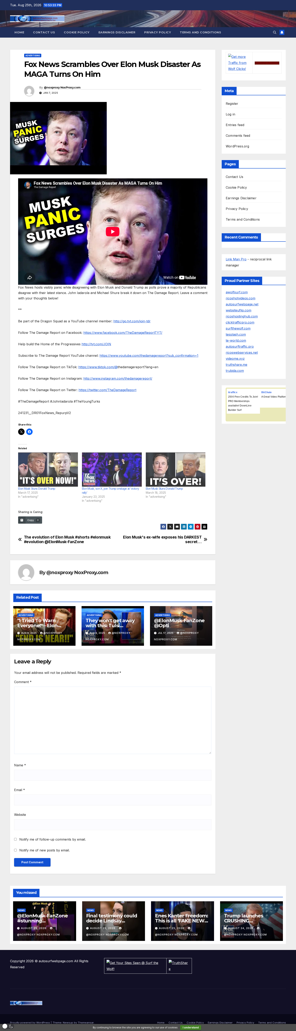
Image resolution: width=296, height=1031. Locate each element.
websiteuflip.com (238, 310)
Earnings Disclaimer (117, 32)
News (21, 910)
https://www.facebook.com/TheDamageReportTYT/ (122, 333)
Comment (23, 682)
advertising (32, 55)
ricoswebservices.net (242, 353)
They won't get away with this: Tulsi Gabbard (110, 625)
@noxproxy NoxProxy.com (62, 87)
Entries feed (235, 125)
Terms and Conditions (200, 32)
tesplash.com (236, 334)
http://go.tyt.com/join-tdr (132, 321)
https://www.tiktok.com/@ (98, 367)
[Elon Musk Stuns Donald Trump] (48, 469)
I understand (191, 1027)
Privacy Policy (157, 32)
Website (20, 815)
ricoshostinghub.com (242, 316)
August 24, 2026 (241, 928)
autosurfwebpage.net (242, 304)
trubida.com (235, 371)
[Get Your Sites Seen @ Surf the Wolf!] (135, 965)
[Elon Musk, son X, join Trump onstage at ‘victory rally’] (112, 469)
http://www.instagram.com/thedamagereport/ (117, 378)
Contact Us (44, 32)
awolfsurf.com (237, 292)
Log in (230, 114)
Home (19, 32)
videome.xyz (235, 359)
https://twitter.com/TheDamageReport (107, 390)
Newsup (68, 1022)
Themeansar (86, 1022)
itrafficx (232, 392)
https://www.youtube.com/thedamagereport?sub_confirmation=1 (148, 356)
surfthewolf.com (238, 328)
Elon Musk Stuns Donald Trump (36, 488)
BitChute (266, 392)
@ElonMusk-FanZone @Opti (179, 623)
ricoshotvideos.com (240, 298)
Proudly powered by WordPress (30, 1022)
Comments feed (238, 136)
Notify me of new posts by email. (44, 850)
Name (20, 765)
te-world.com (236, 340)
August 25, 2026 (34, 928)
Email (19, 790)
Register (232, 104)
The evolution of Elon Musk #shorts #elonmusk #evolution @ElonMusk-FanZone (67, 539)
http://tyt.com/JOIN (96, 344)
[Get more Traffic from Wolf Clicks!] (239, 62)
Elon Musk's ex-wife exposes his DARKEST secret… (162, 539)
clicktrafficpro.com (240, 322)
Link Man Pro (236, 259)
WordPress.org (237, 146)
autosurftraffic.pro (240, 346)
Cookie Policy (77, 32)
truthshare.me (236, 365)
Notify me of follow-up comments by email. (52, 839)
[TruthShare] (179, 965)
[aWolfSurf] (267, 63)
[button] (274, 32)
